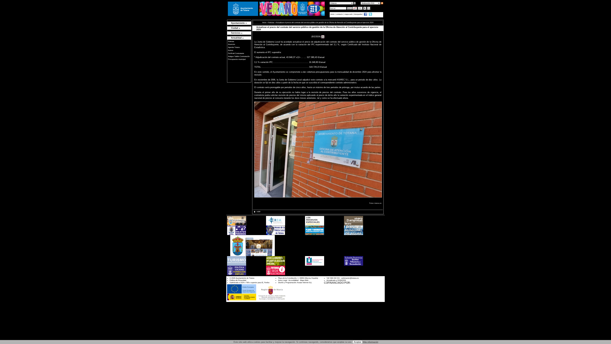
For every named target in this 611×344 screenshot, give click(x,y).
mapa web (348, 14)
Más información (370, 342)
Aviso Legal (282, 280)
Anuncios (231, 44)
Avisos (230, 50)
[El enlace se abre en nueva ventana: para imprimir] (322, 36)
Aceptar (357, 342)
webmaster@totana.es (350, 278)
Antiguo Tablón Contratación (239, 56)
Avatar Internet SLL (304, 282)
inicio (332, 14)
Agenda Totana (234, 47)
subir (258, 211)
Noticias (231, 41)
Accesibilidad (293, 280)
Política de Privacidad (238, 280)
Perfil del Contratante (236, 53)
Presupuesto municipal (237, 59)
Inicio (264, 22)
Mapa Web (304, 280)
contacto (339, 14)
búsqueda (358, 14)
